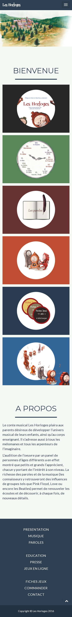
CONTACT (36, 594)
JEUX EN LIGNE (36, 568)
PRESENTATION (36, 529)
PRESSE (36, 562)
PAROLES (36, 542)
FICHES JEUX (36, 581)
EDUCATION (36, 555)
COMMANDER (36, 588)
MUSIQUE (36, 536)
